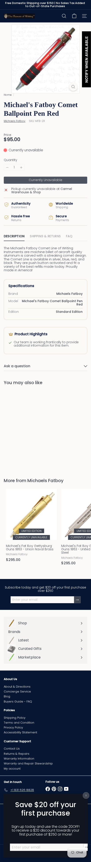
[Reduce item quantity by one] (7, 167)
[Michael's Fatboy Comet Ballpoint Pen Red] (31, 429)
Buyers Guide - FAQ (18, 701)
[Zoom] (73, 87)
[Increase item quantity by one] (21, 167)
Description (14, 236)
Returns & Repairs (16, 754)
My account (12, 768)
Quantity (10, 160)
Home (8, 94)
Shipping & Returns (45, 236)
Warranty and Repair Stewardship (28, 763)
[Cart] (74, 16)
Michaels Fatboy (45, 480)
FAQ (69, 236)
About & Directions (17, 686)
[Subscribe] (86, 847)
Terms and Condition (19, 722)
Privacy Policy (13, 727)
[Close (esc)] (86, 795)
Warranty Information (19, 758)
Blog (7, 696)
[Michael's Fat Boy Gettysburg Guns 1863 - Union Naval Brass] (31, 527)
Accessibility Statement (20, 732)
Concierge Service (17, 691)
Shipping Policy (14, 718)
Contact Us (12, 748)
